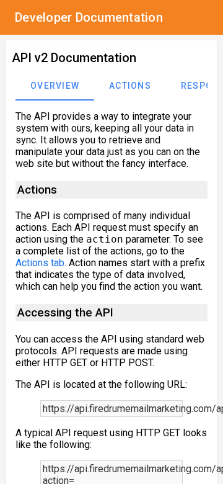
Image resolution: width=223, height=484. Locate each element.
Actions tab (39, 263)
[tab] (54, 86)
